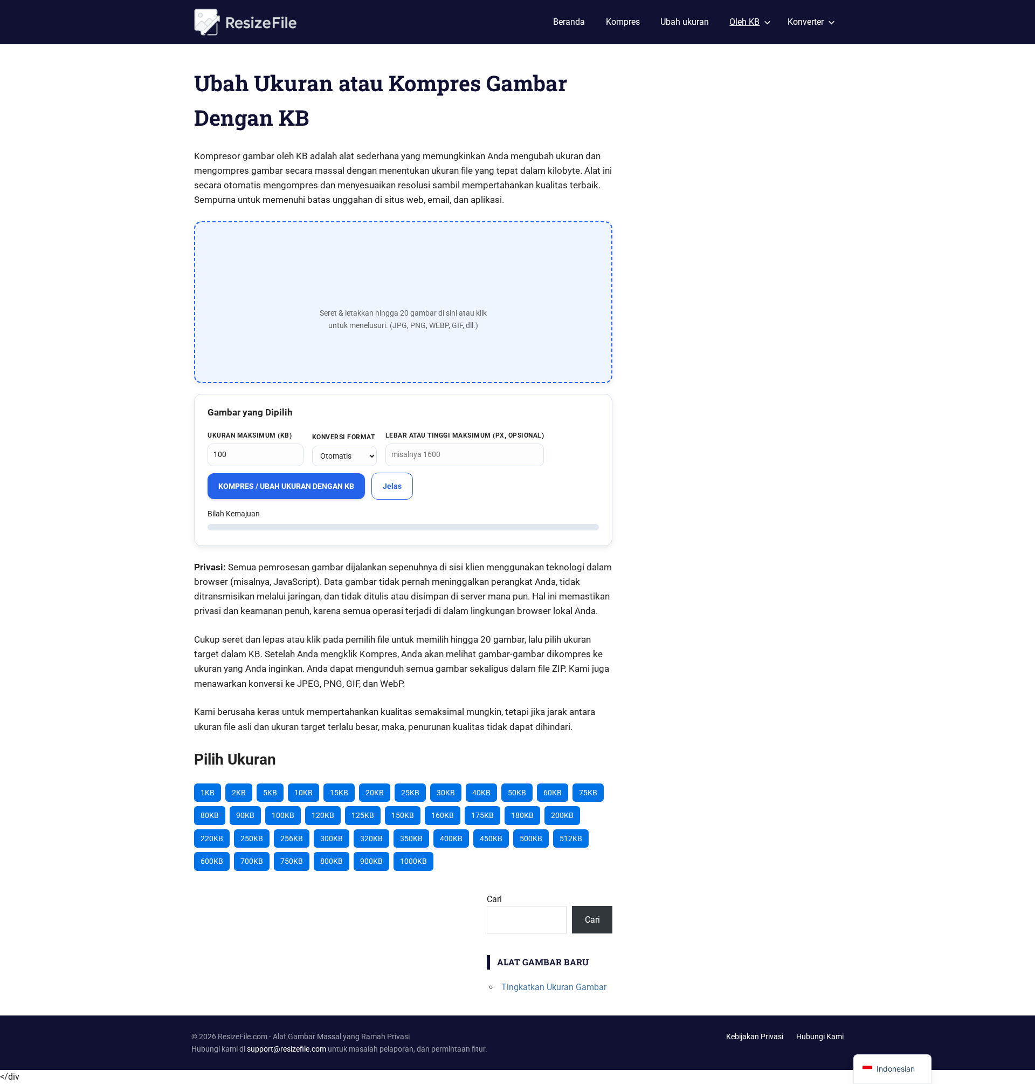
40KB (481, 792)
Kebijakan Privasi (754, 1036)
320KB (371, 838)
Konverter (806, 22)
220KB (212, 838)
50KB (517, 792)
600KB (212, 861)
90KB (245, 815)
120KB (323, 815)
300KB (331, 838)
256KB (291, 838)
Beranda (569, 22)
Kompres (623, 22)
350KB (411, 838)
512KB (571, 838)
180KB (522, 815)
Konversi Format (343, 437)
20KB (374, 792)
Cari (494, 899)
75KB (588, 792)
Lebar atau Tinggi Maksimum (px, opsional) (464, 435)
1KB (208, 792)
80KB (210, 815)
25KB (410, 792)
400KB (451, 838)
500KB (531, 838)
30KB (446, 792)
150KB (402, 815)
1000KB (413, 861)
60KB (552, 792)
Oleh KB (744, 22)
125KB (362, 815)
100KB (283, 815)
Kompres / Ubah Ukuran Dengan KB (286, 486)
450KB (491, 838)
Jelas (392, 486)
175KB (482, 815)
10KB (303, 792)
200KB (562, 815)
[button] (403, 302)
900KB (371, 861)
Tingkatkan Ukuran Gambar (553, 987)
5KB (270, 792)
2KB (239, 792)
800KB (331, 861)
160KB (442, 815)
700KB (251, 861)
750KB (291, 861)
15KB (339, 792)
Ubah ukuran (684, 22)
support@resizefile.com (286, 1049)
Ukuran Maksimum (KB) (250, 435)
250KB (251, 838)
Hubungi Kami (820, 1036)
